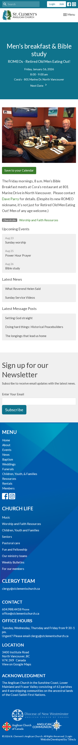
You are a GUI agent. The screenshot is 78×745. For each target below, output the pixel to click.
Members (8, 488)
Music (6, 517)
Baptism (7, 459)
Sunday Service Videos (20, 297)
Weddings (9, 464)
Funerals (8, 469)
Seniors (7, 536)
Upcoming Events (15, 229)
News (6, 454)
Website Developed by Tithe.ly (58, 739)
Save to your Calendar (19, 170)
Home (6, 440)
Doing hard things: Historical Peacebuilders (34, 327)
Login (52, 4)
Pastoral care (11, 543)
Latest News (12, 279)
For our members (13, 568)
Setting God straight (19, 318)
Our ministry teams (14, 556)
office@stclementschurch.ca (20, 613)
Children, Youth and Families (20, 530)
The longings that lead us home (25, 336)
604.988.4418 (11, 609)
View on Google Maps (16, 664)
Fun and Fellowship (14, 549)
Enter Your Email (13, 394)
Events (6, 450)
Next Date (37, 85)
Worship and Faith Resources (38, 220)
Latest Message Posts (19, 308)
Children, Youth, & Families (19, 474)
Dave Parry (10, 199)
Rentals (7, 483)
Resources (9, 478)
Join (61, 4)
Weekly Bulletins (13, 562)
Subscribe (14, 409)
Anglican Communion (47, 725)
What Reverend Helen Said (23, 288)
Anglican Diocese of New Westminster (41, 713)
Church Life (17, 508)
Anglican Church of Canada (17, 726)
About (6, 445)
